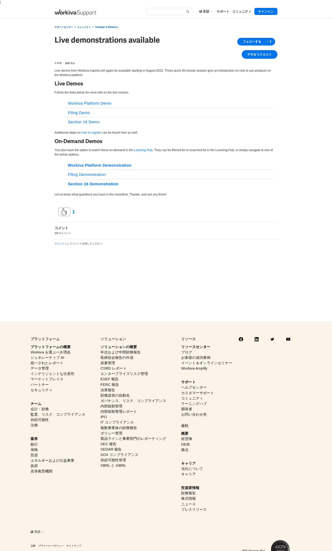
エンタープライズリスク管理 (124, 374)
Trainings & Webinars (106, 27)
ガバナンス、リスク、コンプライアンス (133, 401)
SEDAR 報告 (111, 449)
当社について (192, 469)
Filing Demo (79, 112)
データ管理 (40, 368)
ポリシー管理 (111, 433)
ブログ (186, 352)
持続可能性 (40, 420)
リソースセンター (195, 347)
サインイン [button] (266, 11)
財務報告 (188, 493)
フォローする (252, 42)
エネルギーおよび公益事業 (52, 460)
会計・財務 (40, 409)
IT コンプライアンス (117, 422)
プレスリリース (194, 509)
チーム (36, 404)
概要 (184, 433)
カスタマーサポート (197, 393)
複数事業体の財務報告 (118, 428)
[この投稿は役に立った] (64, 211)
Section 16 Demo (84, 122)
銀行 (34, 444)
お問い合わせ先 (194, 414)
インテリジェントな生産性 (52, 374)
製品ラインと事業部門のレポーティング (133, 439)
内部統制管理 (111, 406)
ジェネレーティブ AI (47, 358)
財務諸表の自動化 (115, 395)
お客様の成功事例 (195, 358)
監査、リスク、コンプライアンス (58, 414)
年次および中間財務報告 (120, 352)
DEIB (185, 444)
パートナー (40, 385)
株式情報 (188, 498)
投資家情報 (190, 488)
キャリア (188, 463)
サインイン (61, 243)
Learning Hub (143, 150)
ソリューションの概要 (118, 347)
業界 (34, 439)
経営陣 (186, 439)
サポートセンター (64, 27)
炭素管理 (107, 363)
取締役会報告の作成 (116, 358)
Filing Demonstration (87, 174)
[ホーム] (75, 12)
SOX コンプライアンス (119, 455)
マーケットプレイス (47, 379)
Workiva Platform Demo (89, 103)
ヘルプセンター (194, 387)
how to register (91, 132)
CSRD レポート (113, 368)
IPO (103, 417)
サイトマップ (73, 545)
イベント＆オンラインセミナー (206, 363)
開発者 (186, 409)
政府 (34, 466)
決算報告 (107, 390)
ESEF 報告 (109, 379)
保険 (34, 450)
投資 (34, 455)
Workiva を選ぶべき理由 (51, 352)
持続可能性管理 (113, 460)
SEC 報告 (108, 444)
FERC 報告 (109, 385)
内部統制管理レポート (118, 412)
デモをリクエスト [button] (259, 54)
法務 (34, 425)
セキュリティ (41, 390)
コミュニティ (84, 27)
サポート (188, 382)
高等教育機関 (41, 471)
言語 (206, 11)
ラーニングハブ (194, 404)
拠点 (184, 450)
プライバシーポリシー (50, 545)
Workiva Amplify (194, 368)
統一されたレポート (47, 363)
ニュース (188, 504)
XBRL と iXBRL (113, 465)
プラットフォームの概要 (51, 347)
